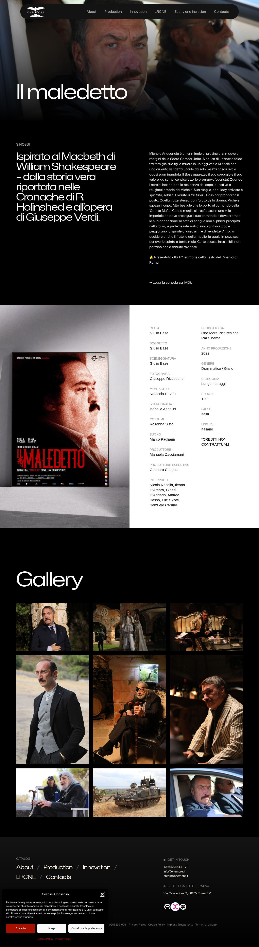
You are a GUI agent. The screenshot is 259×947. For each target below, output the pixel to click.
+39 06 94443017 (174, 867)
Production (58, 867)
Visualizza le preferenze (86, 928)
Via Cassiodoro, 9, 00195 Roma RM (187, 893)
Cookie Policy (45, 939)
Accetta (21, 928)
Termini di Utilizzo (206, 924)
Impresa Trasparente (180, 924)
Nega (51, 928)
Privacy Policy (63, 939)
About (24, 867)
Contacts (58, 877)
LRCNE (26, 877)
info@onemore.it (174, 871)
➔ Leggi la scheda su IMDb (170, 282)
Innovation (96, 867)
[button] (102, 894)
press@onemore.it (175, 876)
